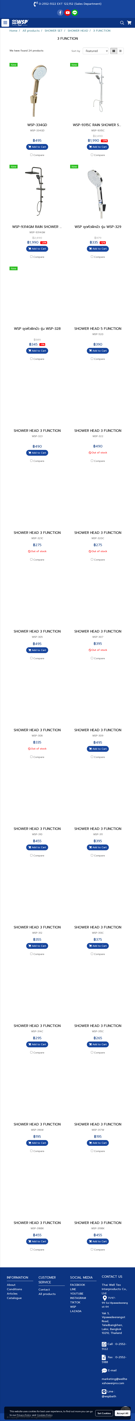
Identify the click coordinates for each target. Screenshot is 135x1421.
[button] (120, 23)
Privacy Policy (24, 1414)
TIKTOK (75, 1302)
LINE (73, 1289)
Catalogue (14, 1298)
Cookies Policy (44, 1414)
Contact (44, 1290)
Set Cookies (104, 1413)
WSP (73, 1307)
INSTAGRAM (78, 1298)
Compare (38, 155)
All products (47, 1294)
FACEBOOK (77, 1285)
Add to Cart (38, 147)
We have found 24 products (26, 51)
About (11, 1285)
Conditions (14, 1289)
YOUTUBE (76, 1294)
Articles (12, 1294)
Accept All (122, 1413)
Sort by (77, 51)
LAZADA (76, 1311)
